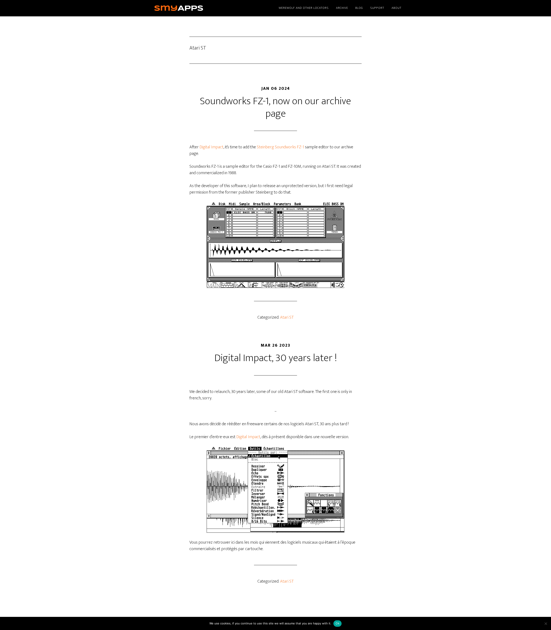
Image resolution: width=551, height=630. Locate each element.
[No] (545, 623)
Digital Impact (211, 147)
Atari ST (287, 317)
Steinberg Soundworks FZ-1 (280, 147)
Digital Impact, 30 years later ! (275, 358)
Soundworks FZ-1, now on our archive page (275, 107)
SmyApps (185, 8)
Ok (337, 623)
